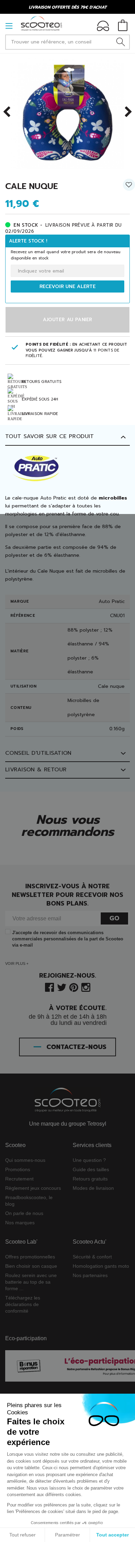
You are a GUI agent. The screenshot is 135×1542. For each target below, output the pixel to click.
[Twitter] (61, 987)
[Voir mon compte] (103, 27)
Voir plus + (16, 963)
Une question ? (89, 1160)
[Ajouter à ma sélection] (129, 187)
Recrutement (19, 1179)
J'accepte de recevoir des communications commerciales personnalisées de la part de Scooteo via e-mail (67, 939)
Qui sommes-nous (25, 1160)
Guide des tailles (91, 1169)
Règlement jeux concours (33, 1188)
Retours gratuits (90, 1179)
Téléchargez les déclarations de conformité (22, 1304)
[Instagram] (85, 987)
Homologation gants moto (101, 1266)
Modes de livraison (93, 1188)
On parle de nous (24, 1213)
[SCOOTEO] (41, 23)
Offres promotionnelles (30, 1256)
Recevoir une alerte (67, 286)
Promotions (17, 1169)
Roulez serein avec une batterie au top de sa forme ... (31, 1282)
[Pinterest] (73, 987)
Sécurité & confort (92, 1256)
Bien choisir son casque (31, 1266)
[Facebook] (49, 987)
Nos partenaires (90, 1275)
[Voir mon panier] (122, 26)
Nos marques (20, 1222)
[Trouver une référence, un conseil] (120, 42)
